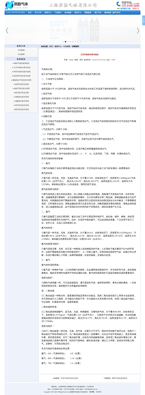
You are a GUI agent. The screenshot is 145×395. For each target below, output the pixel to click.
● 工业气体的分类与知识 (21, 67)
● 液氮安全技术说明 (21, 101)
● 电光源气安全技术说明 (21, 76)
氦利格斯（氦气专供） (112, 12)
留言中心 (78, 12)
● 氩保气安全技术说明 (21, 88)
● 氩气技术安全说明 (21, 93)
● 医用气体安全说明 (21, 84)
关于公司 (38, 12)
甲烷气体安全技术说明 (69, 378)
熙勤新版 (88, 12)
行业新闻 (21, 54)
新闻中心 (48, 12)
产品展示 (58, 12)
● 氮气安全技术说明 (21, 109)
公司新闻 (21, 50)
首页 (29, 12)
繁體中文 (136, 8)
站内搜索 (68, 12)
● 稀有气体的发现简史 (21, 63)
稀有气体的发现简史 (119, 378)
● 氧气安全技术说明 (21, 105)
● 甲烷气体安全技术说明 (21, 72)
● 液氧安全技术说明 (21, 97)
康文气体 (97, 12)
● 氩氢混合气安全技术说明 (21, 80)
